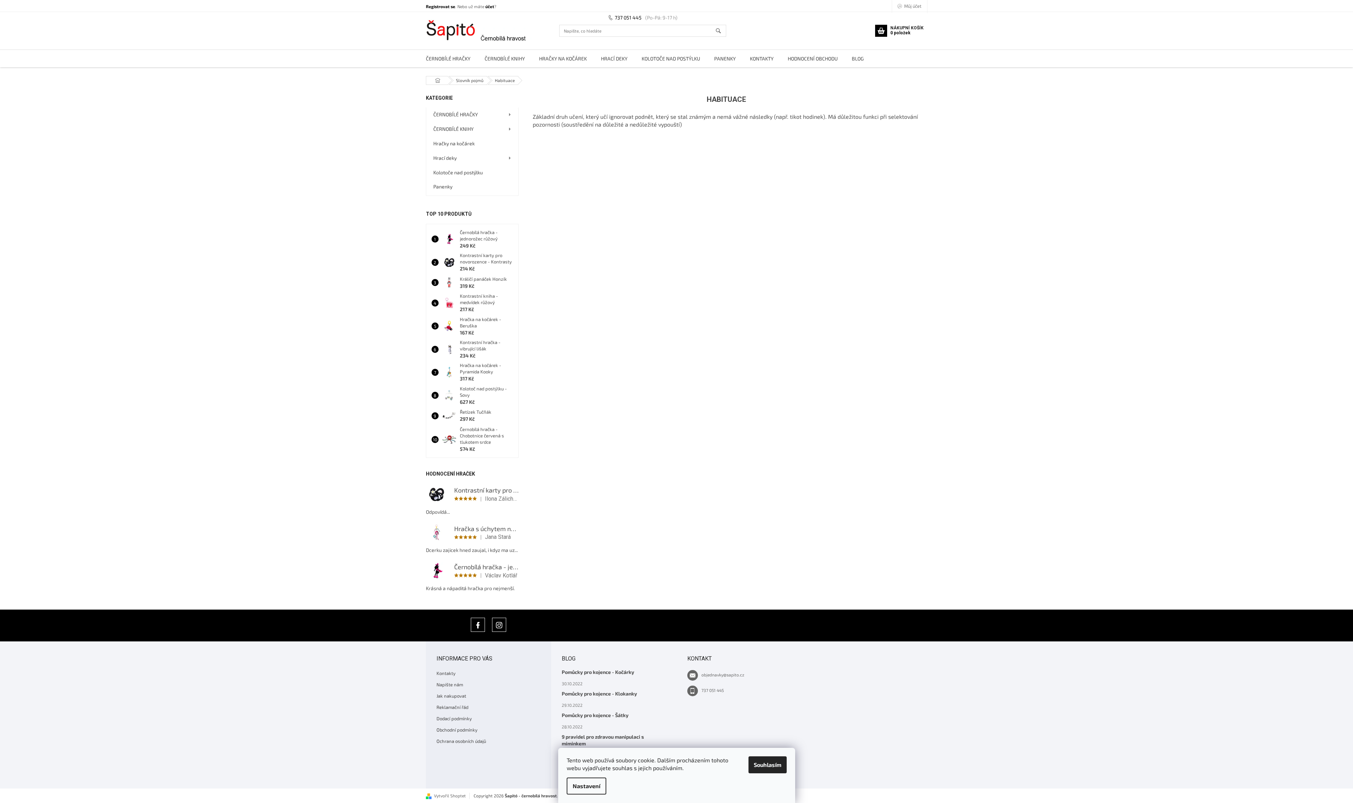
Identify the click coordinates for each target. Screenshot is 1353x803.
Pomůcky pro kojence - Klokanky (599, 694)
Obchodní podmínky (457, 730)
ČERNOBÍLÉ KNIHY (453, 129)
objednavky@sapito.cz (722, 674)
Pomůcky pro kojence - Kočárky (598, 672)
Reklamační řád (452, 707)
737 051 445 (628, 17)
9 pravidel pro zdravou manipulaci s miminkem (603, 740)
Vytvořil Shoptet (450, 795)
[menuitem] (448, 58)
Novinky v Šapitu (478, 625)
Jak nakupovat (451, 696)
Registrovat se (440, 6)
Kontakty (446, 673)
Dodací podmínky (454, 718)
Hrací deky (445, 158)
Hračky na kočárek (454, 143)
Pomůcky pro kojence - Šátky (595, 715)
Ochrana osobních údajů (461, 741)
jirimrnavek (499, 625)
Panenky (442, 187)
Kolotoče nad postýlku (458, 172)
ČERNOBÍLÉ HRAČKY (455, 114)
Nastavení (586, 785)
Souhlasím (767, 764)
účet (489, 6)
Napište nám (449, 684)
